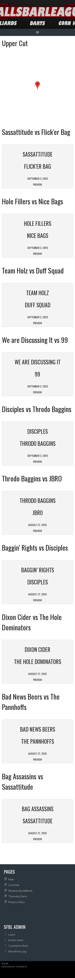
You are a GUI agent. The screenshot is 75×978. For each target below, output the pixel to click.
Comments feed (18, 945)
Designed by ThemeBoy (14, 966)
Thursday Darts (17, 896)
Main (11, 879)
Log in (11, 934)
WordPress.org (17, 951)
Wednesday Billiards (20, 890)
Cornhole (13, 885)
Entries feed (15, 940)
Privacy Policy (16, 902)
